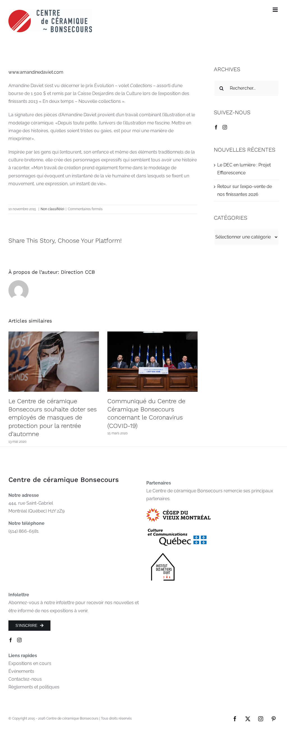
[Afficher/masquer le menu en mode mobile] (276, 10)
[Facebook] (216, 127)
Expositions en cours (29, 663)
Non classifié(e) (52, 209)
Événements (21, 671)
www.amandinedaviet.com (35, 72)
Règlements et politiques (33, 687)
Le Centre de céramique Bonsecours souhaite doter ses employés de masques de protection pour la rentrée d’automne (52, 418)
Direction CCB (78, 272)
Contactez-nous (25, 679)
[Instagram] (225, 127)
